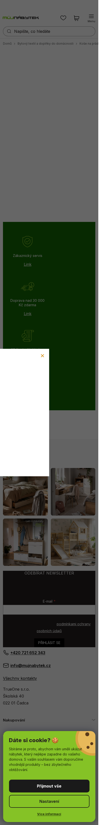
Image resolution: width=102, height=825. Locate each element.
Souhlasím (49, 786)
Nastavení (49, 801)
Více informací (49, 814)
